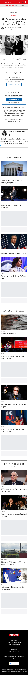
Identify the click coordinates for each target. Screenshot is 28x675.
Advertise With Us (14, 651)
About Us (14, 640)
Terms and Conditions (14, 644)
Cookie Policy (14, 649)
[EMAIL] (10, 135)
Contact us (17, 121)
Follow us (17, 59)
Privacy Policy (14, 647)
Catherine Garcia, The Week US (13, 27)
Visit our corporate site (19, 669)
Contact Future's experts (14, 642)
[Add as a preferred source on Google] (14, 663)
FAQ (14, 654)
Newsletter (24, 59)
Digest (16, 12)
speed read (14, 15)
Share (4, 59)
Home (11, 12)
